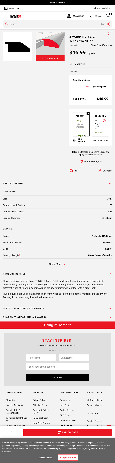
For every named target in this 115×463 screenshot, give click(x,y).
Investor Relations (14, 405)
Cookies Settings (45, 457)
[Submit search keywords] (6, 24)
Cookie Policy (52, 448)
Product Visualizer (95, 405)
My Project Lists (94, 400)
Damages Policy (40, 418)
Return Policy (39, 400)
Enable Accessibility (101, 8)
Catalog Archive (94, 421)
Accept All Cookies (68, 457)
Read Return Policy (94, 154)
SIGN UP (57, 377)
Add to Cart (70, 432)
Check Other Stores (99, 140)
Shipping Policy (40, 405)
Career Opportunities (15, 426)
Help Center (65, 405)
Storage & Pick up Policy (41, 411)
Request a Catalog (95, 426)
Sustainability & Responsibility (13, 411)
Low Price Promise (41, 423)
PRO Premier (66, 415)
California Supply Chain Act (17, 419)
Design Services (67, 410)
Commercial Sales (68, 420)
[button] (3, 16)
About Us (10, 400)
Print (76, 171)
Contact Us (65, 400)
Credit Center (66, 425)
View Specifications (101, 45)
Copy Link (107, 171)
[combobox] (57, 24)
